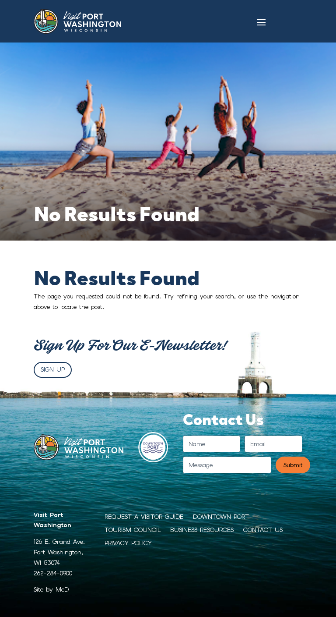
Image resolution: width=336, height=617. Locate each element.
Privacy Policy (128, 543)
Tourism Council (133, 530)
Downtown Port (221, 517)
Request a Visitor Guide (144, 517)
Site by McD (51, 589)
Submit (293, 465)
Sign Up (53, 369)
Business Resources (202, 530)
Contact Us (263, 530)
